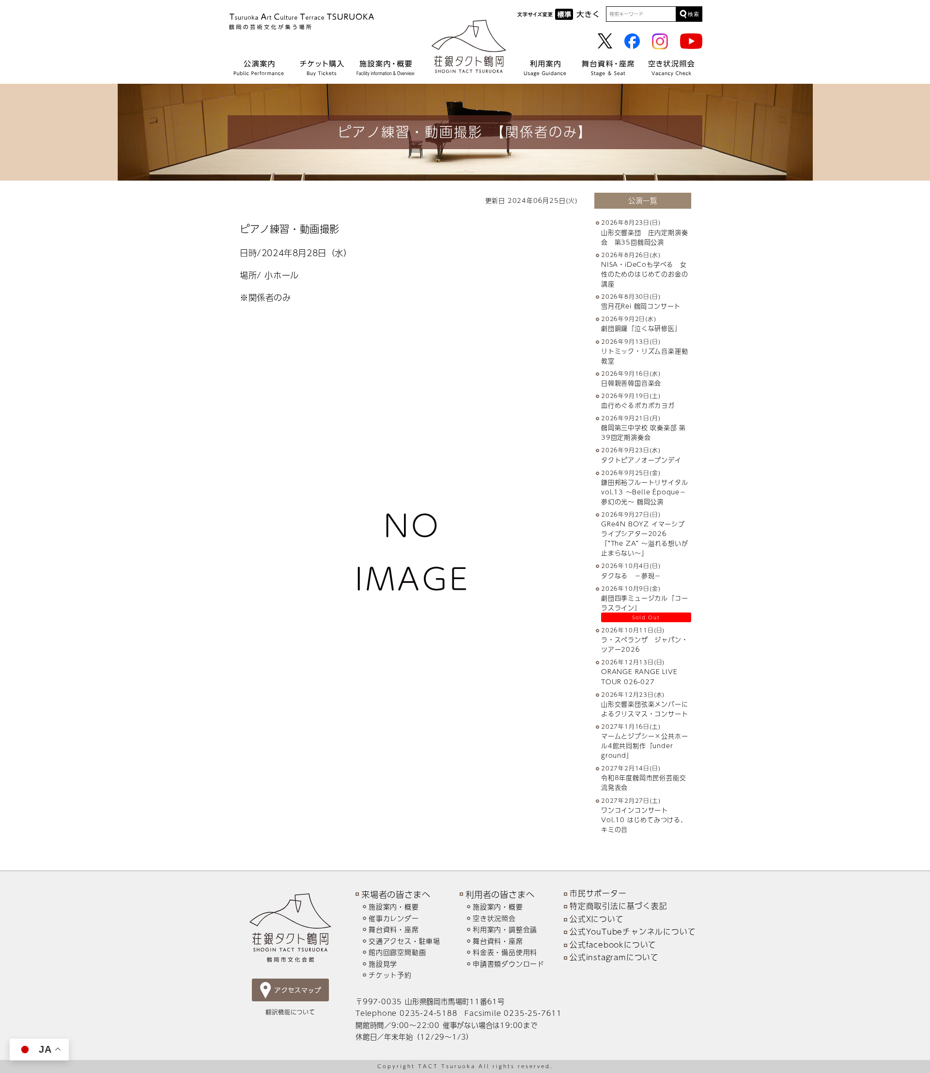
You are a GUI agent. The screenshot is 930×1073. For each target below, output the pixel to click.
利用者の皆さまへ (499, 894)
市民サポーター (598, 893)
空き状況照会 (494, 918)
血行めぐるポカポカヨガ (638, 405)
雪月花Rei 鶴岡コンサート (641, 306)
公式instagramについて (614, 957)
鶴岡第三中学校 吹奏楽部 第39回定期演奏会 (643, 432)
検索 (693, 14)
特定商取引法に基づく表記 (618, 906)
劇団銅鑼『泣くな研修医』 (641, 328)
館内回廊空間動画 (397, 952)
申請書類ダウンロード (508, 964)
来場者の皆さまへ (395, 894)
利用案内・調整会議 (505, 929)
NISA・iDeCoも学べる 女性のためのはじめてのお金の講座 (644, 274)
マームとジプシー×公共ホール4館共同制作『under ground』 (644, 745)
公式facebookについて (613, 944)
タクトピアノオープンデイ (641, 460)
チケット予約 (390, 975)
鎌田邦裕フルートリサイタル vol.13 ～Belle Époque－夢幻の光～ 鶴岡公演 (648, 491)
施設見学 (383, 964)
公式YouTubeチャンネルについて (633, 931)
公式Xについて (597, 919)
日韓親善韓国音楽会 (631, 383)
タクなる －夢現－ (631, 576)
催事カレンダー (394, 918)
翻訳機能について (290, 1011)
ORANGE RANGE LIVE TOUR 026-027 (639, 676)
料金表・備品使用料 (505, 952)
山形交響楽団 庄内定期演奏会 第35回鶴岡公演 (644, 237)
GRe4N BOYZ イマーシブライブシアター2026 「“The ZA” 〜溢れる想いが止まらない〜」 (644, 538)
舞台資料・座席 (394, 929)
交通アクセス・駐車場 (404, 941)
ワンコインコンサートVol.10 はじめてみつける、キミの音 (644, 819)
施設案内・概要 (394, 907)
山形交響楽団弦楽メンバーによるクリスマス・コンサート (644, 709)
